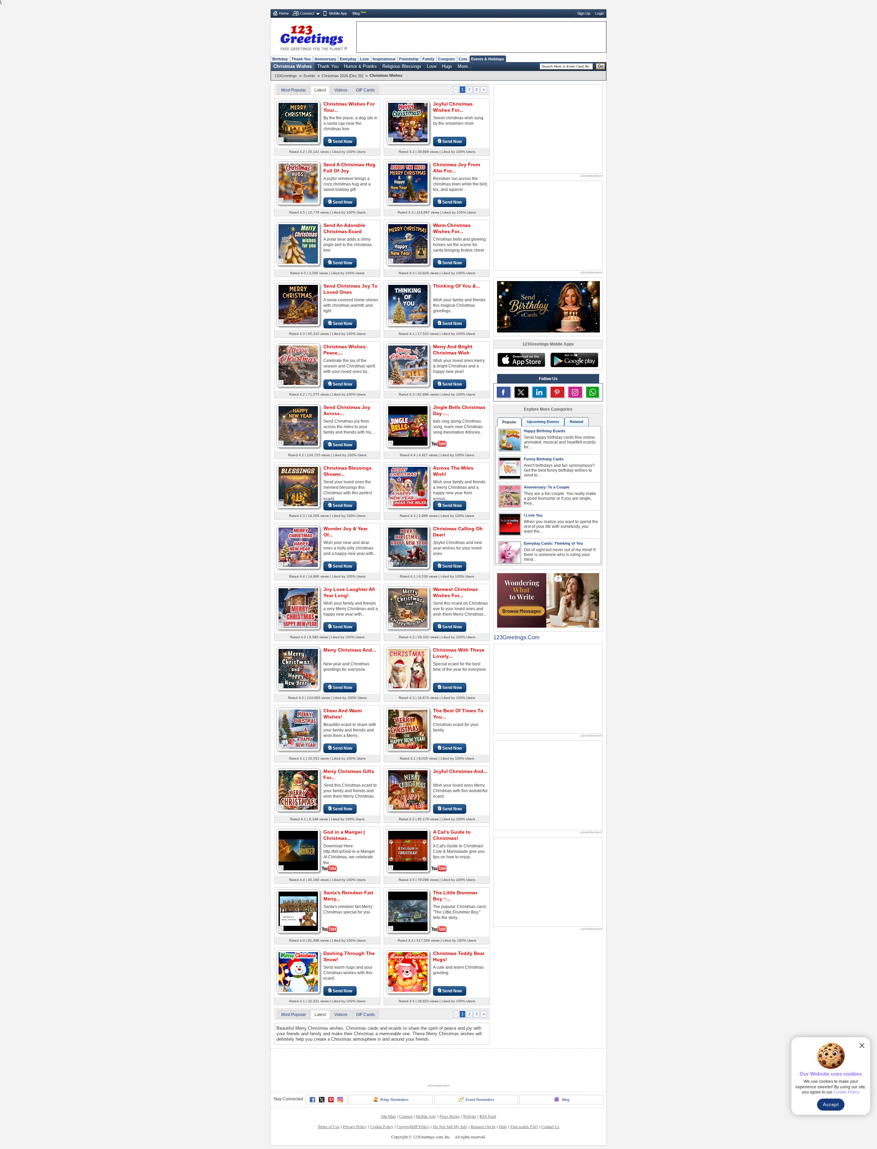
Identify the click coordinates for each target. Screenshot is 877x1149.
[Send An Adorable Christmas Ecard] (298, 243)
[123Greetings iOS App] (521, 360)
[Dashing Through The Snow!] (298, 972)
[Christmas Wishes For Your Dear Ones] (298, 122)
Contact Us (550, 1126)
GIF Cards (365, 90)
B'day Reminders (394, 1100)
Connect (307, 13)
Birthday (280, 59)
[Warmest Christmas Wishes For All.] (408, 607)
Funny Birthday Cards (544, 459)
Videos (340, 90)
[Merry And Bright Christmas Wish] (408, 365)
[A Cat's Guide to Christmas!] (408, 850)
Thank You (301, 59)
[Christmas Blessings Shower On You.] (298, 486)
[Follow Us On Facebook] (503, 392)
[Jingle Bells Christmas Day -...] (408, 425)
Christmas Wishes (292, 66)
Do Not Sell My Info (450, 1126)
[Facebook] (312, 1099)
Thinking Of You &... (456, 286)
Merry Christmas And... (349, 650)
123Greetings (285, 76)
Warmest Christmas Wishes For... (455, 592)
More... (465, 66)
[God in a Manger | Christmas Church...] (298, 850)
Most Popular (293, 90)
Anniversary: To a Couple (546, 487)
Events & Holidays (487, 59)
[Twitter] (321, 1099)
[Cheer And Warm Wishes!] (298, 729)
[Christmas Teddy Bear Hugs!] (408, 972)
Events (309, 76)
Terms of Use (328, 1126)
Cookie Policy (381, 1126)
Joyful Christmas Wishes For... (453, 107)
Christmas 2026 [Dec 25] (342, 76)
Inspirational (384, 59)
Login (599, 13)
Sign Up (583, 13)
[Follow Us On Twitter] (521, 392)
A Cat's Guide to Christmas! (452, 835)
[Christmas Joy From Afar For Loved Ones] (408, 183)
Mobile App (338, 13)
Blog (356, 13)
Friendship (409, 59)
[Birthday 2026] (548, 306)
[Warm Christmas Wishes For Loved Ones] (408, 243)
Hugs (447, 66)
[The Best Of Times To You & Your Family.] (408, 729)
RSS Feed (488, 1116)
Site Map (388, 1116)
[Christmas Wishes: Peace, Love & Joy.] (298, 365)
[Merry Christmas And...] (298, 668)
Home (284, 13)
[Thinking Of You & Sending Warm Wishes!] (408, 304)
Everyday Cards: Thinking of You (553, 543)
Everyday (348, 59)
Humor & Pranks (360, 66)
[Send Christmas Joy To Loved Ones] (298, 304)
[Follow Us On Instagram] (575, 392)
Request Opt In (483, 1126)
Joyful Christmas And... (460, 771)
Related (576, 422)
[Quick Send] (281, 140)
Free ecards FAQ (524, 1126)
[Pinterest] (331, 1099)
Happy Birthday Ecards (544, 431)
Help (503, 1126)
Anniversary (325, 59)
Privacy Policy (355, 1126)
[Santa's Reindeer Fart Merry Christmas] (298, 911)
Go (600, 66)
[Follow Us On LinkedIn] (539, 392)
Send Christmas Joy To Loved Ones (350, 289)
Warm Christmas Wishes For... (452, 228)
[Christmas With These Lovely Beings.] (408, 668)
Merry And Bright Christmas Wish (452, 349)
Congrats (446, 59)
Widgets (469, 1116)
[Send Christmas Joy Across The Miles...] (298, 425)
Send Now (342, 141)
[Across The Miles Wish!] (408, 486)
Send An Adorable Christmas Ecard (344, 228)
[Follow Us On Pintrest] (557, 392)
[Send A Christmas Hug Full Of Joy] (298, 183)
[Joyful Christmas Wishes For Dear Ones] (408, 122)
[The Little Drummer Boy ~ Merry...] (408, 911)
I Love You (533, 515)
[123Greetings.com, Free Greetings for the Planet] (313, 36)
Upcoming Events (543, 422)
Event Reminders (480, 1100)
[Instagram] (340, 1099)
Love (364, 59)
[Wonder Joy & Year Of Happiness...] (298, 547)
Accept (831, 1104)
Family (428, 59)
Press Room (449, 1116)
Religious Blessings (401, 66)
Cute (463, 59)
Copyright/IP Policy (413, 1126)
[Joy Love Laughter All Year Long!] (298, 607)
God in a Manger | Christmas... (344, 835)
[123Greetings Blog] (548, 600)
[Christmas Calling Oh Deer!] (408, 547)
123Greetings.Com (516, 637)
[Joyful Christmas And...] (408, 790)
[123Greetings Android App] (574, 360)
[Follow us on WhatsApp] (592, 392)
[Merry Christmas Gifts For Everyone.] (298, 790)
